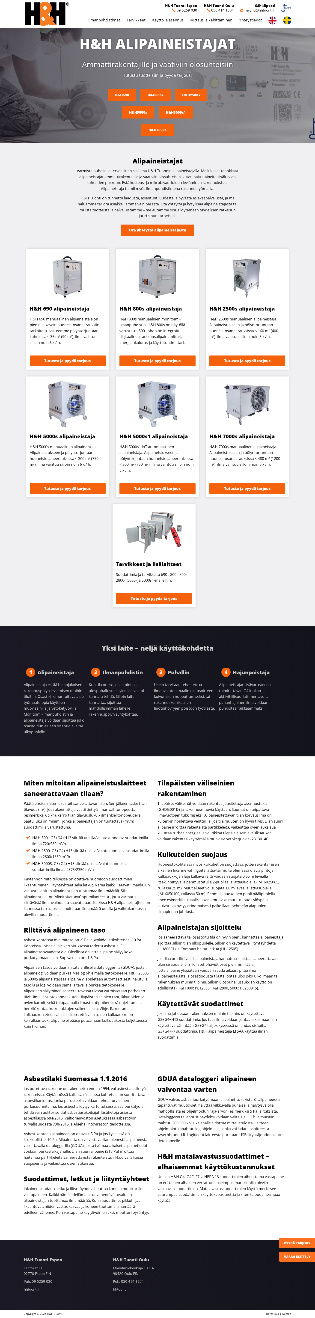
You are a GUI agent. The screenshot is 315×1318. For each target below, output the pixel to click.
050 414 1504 (222, 10)
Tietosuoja (272, 1314)
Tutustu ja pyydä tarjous (67, 360)
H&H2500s (191, 95)
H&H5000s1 (176, 112)
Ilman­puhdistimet (104, 20)
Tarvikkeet (136, 20)
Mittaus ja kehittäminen (211, 20)
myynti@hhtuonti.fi (260, 10)
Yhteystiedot (250, 20)
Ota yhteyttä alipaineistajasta (157, 230)
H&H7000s (157, 129)
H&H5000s (138, 112)
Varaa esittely (297, 1256)
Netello (286, 1314)
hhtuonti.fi (32, 1289)
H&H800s (155, 95)
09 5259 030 (187, 10)
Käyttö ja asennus (168, 20)
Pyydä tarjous (297, 1243)
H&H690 (122, 95)
